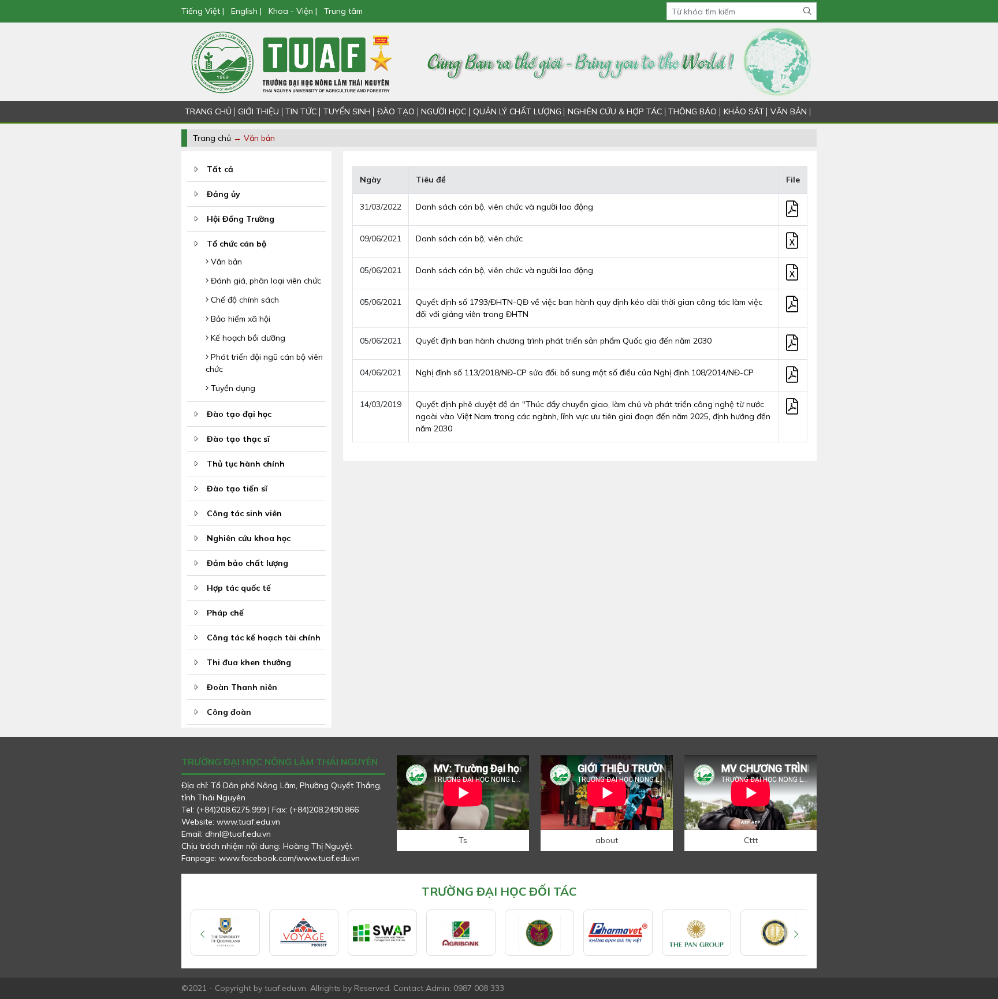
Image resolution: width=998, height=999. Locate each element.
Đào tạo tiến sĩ (237, 488)
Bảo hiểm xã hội (239, 319)
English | (246, 11)
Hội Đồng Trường (240, 219)
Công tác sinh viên (244, 513)
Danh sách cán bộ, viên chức (469, 238)
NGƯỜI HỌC (443, 111)
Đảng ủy (223, 194)
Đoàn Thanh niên (242, 687)
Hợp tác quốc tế (239, 588)
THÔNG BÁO (692, 111)
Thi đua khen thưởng (249, 662)
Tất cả (220, 169)
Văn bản (225, 261)
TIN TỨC (300, 111)
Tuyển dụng (231, 388)
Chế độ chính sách (243, 300)
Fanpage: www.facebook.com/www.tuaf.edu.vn (270, 858)
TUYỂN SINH (347, 111)
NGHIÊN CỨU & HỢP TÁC (615, 111)
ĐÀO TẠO (396, 111)
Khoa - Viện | (293, 11)
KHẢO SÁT (744, 111)
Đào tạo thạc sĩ (238, 439)
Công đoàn (229, 712)
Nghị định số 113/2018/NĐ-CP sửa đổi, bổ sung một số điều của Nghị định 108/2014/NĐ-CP (585, 372)
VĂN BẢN (788, 111)
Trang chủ (212, 138)
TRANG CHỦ (208, 111)
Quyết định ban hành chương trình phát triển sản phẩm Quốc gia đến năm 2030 (564, 341)
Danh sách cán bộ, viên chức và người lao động (504, 207)
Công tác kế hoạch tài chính (264, 637)
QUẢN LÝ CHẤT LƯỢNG (517, 111)
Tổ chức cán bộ (236, 243)
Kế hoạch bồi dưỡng (246, 338)
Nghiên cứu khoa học (249, 538)
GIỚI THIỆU (258, 111)
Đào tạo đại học (239, 414)
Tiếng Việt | (203, 11)
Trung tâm (343, 11)
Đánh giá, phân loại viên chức (264, 280)
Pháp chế (225, 612)
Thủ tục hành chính (246, 464)
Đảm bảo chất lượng (247, 563)
